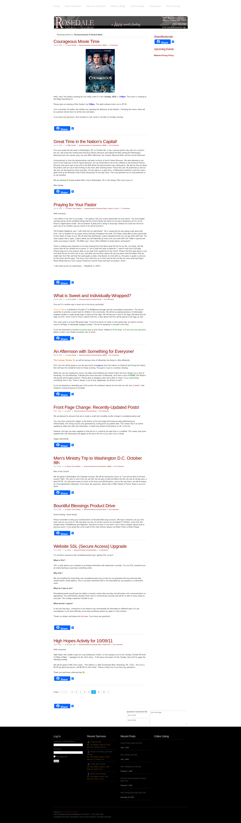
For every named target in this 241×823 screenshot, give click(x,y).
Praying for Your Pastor (75, 204)
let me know (83, 616)
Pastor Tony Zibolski (74, 208)
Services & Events (96, 6)
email (95, 117)
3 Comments (125, 208)
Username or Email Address (64, 741)
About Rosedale (73, 6)
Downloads (155, 6)
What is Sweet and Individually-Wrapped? (92, 295)
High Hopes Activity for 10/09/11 (83, 640)
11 (99, 692)
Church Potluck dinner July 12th (131, 743)
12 (104, 692)
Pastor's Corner (113, 208)
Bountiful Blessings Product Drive (84, 505)
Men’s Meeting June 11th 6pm (130, 767)
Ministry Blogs (118, 6)
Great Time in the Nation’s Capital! (85, 141)
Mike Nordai (72, 145)
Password (57, 749)
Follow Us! (59, 723)
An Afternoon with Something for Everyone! (94, 351)
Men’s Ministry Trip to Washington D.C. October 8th (98, 460)
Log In (56, 761)
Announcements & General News (90, 45)
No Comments (114, 145)
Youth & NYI (106, 644)
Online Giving (173, 6)
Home (57, 6)
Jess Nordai (72, 45)
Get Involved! (137, 6)
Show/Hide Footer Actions (183, 700)
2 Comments (113, 45)
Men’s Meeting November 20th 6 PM (133, 793)
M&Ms (105, 45)
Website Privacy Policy (164, 55)
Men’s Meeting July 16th (128, 755)
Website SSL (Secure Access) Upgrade (90, 546)
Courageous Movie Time (76, 41)
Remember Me (61, 757)
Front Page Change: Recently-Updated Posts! (96, 407)
